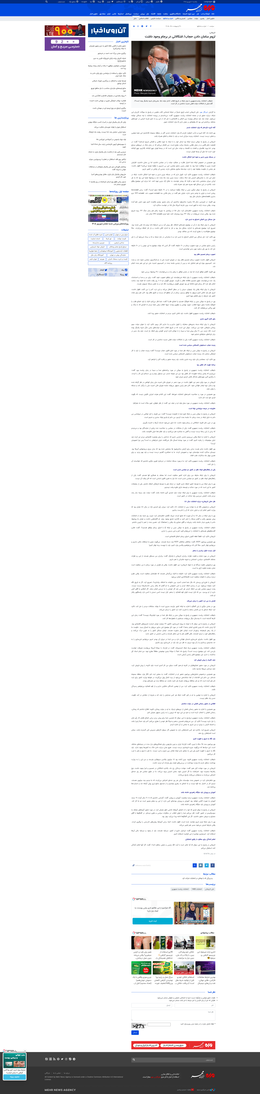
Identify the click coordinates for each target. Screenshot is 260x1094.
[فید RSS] (54, 1059)
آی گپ (138, 2)
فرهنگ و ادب (205, 14)
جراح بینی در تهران (121, 234)
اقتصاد (153, 14)
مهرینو (102, 259)
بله (130, 2)
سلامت (165, 14)
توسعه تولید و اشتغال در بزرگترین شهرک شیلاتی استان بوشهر (109, 82)
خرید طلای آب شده (95, 234)
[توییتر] (62, 1059)
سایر (135, 18)
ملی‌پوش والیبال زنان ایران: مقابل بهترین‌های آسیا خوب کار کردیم (108, 175)
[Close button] (25, 1050)
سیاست (136, 14)
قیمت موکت (121, 238)
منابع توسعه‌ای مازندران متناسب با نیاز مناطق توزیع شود (108, 89)
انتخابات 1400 (197, 889)
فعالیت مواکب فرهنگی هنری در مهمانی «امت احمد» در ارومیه (108, 102)
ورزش (142, 14)
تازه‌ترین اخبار (122, 41)
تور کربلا (108, 238)
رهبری (202, 18)
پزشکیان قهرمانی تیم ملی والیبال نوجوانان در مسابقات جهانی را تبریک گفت (107, 168)
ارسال (135, 1032)
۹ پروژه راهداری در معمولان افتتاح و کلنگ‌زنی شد (109, 95)
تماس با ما (57, 1073)
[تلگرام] (74, 1059)
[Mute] (180, 922)
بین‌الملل (128, 14)
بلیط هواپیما (93, 251)
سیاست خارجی (156, 18)
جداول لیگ (72, 2)
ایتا (91, 2)
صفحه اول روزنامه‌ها (119, 191)
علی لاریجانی (209, 889)
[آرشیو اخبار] (50, 1059)
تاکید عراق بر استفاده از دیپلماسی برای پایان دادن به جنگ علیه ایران (108, 74)
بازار (147, 14)
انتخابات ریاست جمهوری (180, 889)
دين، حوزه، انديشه (189, 14)
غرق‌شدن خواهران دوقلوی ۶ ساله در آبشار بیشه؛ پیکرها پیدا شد (107, 67)
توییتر (109, 2)
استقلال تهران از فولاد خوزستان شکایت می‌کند (110, 127)
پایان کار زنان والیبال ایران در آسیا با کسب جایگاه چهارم (107, 122)
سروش (148, 2)
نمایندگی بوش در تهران (118, 255)
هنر (198, 14)
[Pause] (176, 922)
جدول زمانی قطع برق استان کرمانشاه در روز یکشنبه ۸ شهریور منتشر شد (107, 183)
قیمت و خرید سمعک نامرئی (117, 259)
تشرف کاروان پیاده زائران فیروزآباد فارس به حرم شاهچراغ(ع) (109, 59)
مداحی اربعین (119, 242)
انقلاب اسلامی (144, 18)
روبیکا (100, 2)
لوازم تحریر (108, 234)
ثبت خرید (153, 921)
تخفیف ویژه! (14, 1077)
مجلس (190, 18)
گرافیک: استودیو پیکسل (184, 1090)
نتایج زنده (84, 2)
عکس (114, 14)
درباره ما (67, 1073)
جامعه (159, 14)
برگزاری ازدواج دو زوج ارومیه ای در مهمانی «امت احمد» (109, 109)
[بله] (70, 1059)
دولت (196, 18)
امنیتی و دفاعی (180, 18)
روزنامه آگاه (108, 263)
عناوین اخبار (210, 18)
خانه (213, 14)
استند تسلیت (95, 238)
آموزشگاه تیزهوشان (106, 251)
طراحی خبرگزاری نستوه (203, 1090)
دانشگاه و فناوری (175, 14)
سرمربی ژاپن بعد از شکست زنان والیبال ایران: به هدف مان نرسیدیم (107, 153)
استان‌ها (120, 14)
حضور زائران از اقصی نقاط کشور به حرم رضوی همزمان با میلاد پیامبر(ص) (107, 47)
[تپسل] (133, 899)
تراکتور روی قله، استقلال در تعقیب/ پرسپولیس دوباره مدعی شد (107, 160)
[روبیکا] (58, 1059)
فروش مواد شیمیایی (97, 247)
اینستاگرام (119, 2)
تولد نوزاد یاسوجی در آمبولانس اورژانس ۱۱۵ (111, 139)
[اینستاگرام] (66, 1059)
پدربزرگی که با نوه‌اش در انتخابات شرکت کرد (197, 878)
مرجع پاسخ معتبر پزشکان (117, 247)
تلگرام (158, 2)
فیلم (108, 14)
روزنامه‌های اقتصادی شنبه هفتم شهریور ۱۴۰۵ (109, 223)
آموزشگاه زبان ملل (97, 255)
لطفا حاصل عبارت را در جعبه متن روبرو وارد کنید (198, 1024)
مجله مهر (102, 14)
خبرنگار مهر (204, 112)
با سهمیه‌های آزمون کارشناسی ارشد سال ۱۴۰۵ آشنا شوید (108, 145)
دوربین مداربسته (98, 242)
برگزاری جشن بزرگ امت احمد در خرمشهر (112, 53)
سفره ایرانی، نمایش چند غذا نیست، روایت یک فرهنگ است (107, 133)
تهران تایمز (93, 259)
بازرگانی (47, 1073)
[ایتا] (46, 1059)
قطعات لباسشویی (122, 251)
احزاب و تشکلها (168, 18)
